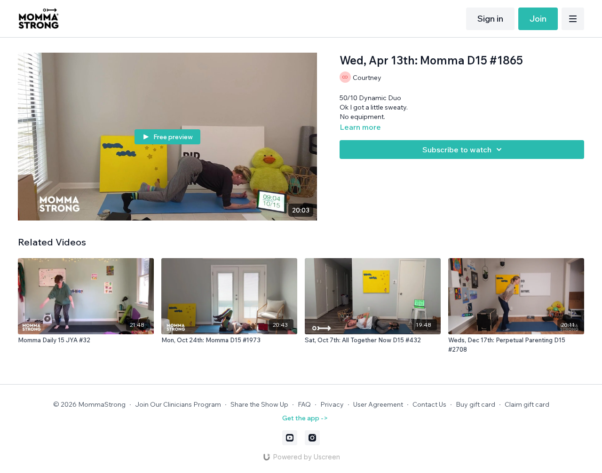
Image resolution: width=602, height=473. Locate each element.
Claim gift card (527, 404)
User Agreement (378, 404)
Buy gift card (475, 404)
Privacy (332, 404)
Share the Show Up (259, 404)
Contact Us (429, 404)
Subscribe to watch (456, 149)
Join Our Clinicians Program (178, 404)
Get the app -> (305, 418)
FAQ (304, 404)
